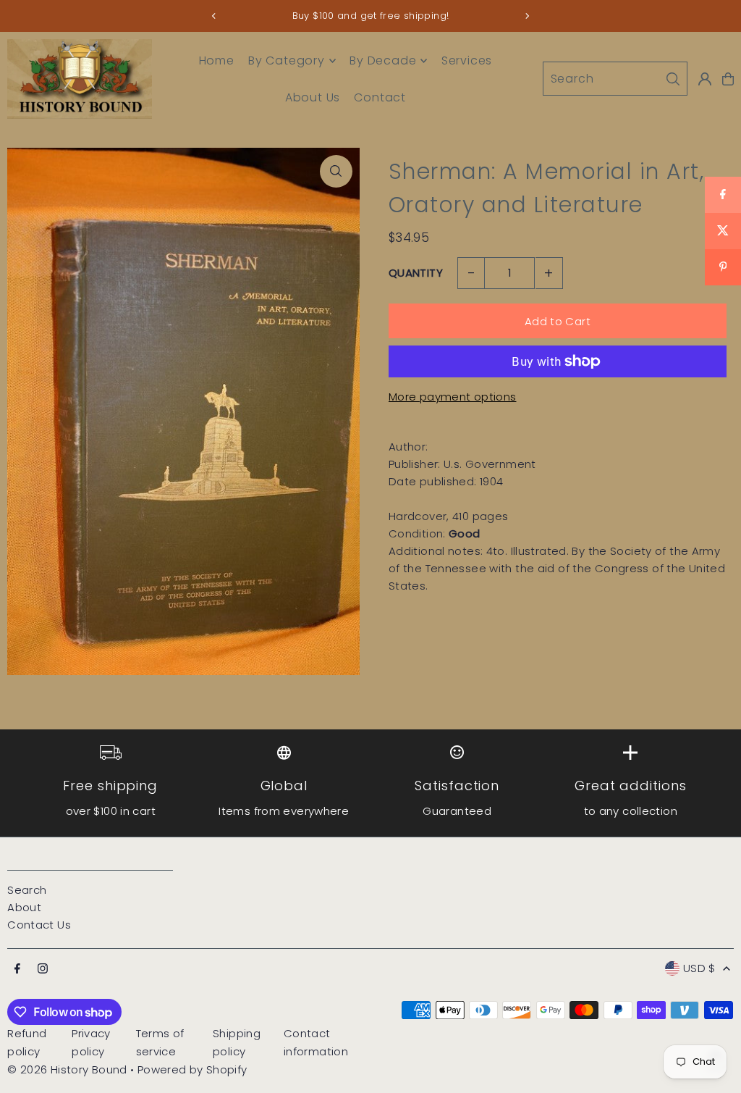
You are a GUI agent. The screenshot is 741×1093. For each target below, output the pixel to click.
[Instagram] (43, 969)
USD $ (699, 968)
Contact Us (39, 924)
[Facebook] (17, 969)
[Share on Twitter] (723, 231)
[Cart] (728, 78)
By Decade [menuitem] (383, 60)
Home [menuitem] (216, 60)
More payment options (453, 396)
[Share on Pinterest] (723, 267)
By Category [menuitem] (286, 60)
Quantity (416, 272)
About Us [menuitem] (312, 97)
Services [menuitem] (466, 60)
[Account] (704, 78)
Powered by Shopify (192, 1069)
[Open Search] (615, 79)
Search (26, 889)
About (24, 907)
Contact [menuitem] (380, 97)
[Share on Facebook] (723, 195)
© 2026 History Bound (67, 1069)
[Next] (527, 16)
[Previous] (214, 16)
